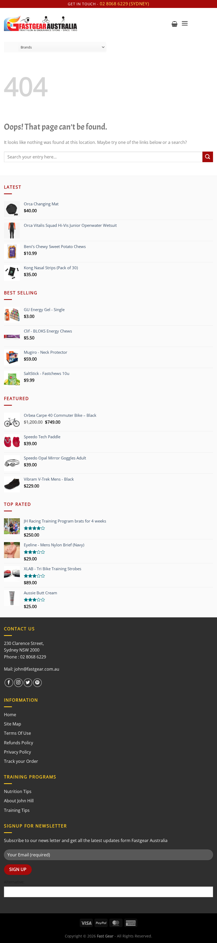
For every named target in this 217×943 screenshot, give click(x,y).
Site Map (12, 724)
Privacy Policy (17, 752)
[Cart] (174, 24)
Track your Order (21, 761)
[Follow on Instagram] (18, 682)
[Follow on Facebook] (8, 682)
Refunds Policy (18, 743)
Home (10, 715)
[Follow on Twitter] (28, 682)
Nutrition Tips (17, 791)
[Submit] (207, 157)
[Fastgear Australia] (40, 23)
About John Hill (19, 801)
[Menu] (184, 23)
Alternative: (14, 881)
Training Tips (17, 810)
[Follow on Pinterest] (37, 682)
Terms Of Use (17, 733)
